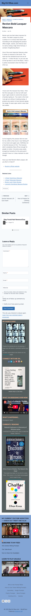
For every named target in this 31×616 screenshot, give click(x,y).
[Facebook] (3, 601)
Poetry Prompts (10, 593)
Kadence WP (19, 611)
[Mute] (24, 413)
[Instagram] (9, 601)
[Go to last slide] (4, 223)
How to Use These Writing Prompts (15, 587)
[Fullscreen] (26, 413)
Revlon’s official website (12, 166)
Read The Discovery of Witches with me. (15, 435)
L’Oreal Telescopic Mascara (13, 180)
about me (6, 354)
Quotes (20, 596)
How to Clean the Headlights (10, 553)
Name (5, 273)
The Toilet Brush (7, 549)
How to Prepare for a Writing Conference (23, 199)
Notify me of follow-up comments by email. (14, 299)
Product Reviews (7, 20)
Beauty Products (7, 19)
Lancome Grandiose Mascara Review (16, 184)
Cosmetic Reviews (18, 19)
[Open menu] (27, 3)
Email (5, 280)
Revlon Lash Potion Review (13, 182)
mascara (5, 188)
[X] (6, 601)
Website (5, 287)
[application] (15, 406)
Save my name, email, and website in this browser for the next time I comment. (15, 292)
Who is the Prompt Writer (15, 584)
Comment (6, 251)
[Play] (4, 413)
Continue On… (12, 596)
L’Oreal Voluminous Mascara (13, 178)
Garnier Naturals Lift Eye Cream (8, 198)
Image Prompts (19, 590)
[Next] (27, 223)
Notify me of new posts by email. (14, 304)
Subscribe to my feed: (11, 543)
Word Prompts (21, 593)
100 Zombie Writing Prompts (10, 546)
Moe (5, 31)
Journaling (10, 590)
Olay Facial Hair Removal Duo (14, 219)
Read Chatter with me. (15, 479)
